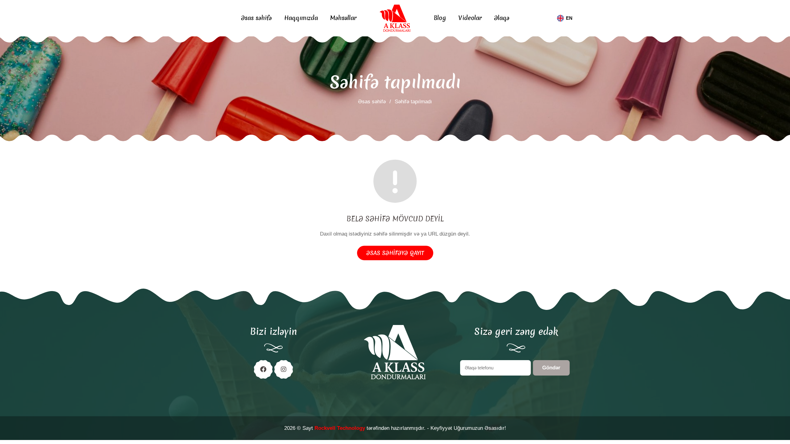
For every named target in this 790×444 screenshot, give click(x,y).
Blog (440, 18)
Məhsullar (343, 18)
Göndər (551, 368)
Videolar (470, 18)
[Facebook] (263, 369)
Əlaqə (501, 18)
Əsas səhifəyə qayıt (395, 253)
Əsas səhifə (256, 18)
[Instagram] (283, 369)
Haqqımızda (301, 18)
